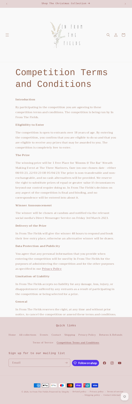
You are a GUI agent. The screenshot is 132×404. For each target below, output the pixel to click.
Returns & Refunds (110, 335)
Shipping (69, 335)
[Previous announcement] (6, 4)
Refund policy (79, 391)
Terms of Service (43, 342)
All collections (27, 335)
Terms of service (115, 391)
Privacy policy (97, 391)
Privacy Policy (52, 268)
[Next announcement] (125, 4)
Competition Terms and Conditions (78, 342)
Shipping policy (92, 395)
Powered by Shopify (59, 391)
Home (12, 335)
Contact (56, 335)
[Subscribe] (66, 363)
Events (44, 335)
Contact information (113, 395)
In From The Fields (39, 391)
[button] (7, 35)
